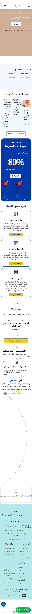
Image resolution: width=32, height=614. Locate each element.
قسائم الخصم (21, 367)
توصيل (9, 566)
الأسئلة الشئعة (9, 554)
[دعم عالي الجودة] (4, 362)
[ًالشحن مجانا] (17, 347)
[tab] (26, 94)
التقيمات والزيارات (24, 551)
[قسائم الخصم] (17, 362)
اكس (21, 583)
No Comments (12, 320)
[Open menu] (29, 6)
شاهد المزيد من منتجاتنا (16, 133)
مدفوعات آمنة (8, 351)
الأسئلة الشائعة (24, 558)
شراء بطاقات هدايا (9, 548)
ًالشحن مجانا (20, 351)
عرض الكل (15, 176)
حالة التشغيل (24, 554)
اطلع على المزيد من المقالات (16, 341)
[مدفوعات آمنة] (4, 347)
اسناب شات (21, 580)
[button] (16, 87)
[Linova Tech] (16, 6)
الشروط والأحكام (9, 582)
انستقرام (21, 573)
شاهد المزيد (16, 234)
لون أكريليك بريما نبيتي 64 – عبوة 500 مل (16, 111)
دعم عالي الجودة (9, 367)
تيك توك (21, 577)
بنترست (21, 570)
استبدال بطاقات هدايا (9, 551)
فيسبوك (21, 567)
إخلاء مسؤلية (9, 578)
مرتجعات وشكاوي (9, 570)
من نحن (24, 548)
